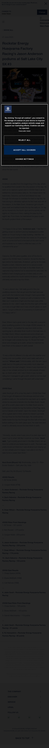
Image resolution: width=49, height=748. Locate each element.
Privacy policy (22, 131)
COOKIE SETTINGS (24, 159)
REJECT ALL (24, 140)
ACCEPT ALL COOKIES (24, 150)
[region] (24, 135)
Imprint (28, 131)
